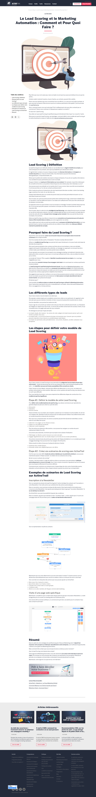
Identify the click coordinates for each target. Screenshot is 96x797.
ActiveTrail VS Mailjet (32, 782)
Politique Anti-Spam (46, 757)
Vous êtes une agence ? (17, 762)
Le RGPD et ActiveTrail (47, 770)
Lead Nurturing (35, 105)
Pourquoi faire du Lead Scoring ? (18, 100)
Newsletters (13, 725)
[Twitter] (13, 789)
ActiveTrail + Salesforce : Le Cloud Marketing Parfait (43, 683)
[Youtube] (24, 789)
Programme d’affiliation (17, 757)
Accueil (30, 10)
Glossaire (58, 776)
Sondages (58, 767)
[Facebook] (20, 789)
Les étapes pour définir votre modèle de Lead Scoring (19, 105)
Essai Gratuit (86, 3)
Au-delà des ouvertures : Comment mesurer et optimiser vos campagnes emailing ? (22, 729)
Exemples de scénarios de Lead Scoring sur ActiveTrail (19, 109)
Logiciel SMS (59, 764)
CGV (43, 768)
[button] (12, 117)
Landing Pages (60, 762)
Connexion (77, 3)
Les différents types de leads (19, 103)
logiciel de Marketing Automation (63, 118)
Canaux (31, 3)
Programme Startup (17, 759)
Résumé (14, 112)
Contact (54, 3)
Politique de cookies (46, 766)
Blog (34, 10)
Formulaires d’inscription (62, 769)
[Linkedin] (16, 789)
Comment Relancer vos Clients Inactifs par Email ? (43, 685)
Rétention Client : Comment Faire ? (38, 688)
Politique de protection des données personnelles (47, 761)
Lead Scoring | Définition (18, 97)
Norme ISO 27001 (46, 773)
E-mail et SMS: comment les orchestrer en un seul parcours (47, 728)
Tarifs (41, 3)
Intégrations (59, 771)
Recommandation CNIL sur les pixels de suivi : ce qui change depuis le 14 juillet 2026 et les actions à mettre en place (73, 729)
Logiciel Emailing (60, 757)
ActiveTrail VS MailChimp (33, 775)
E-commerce (59, 781)
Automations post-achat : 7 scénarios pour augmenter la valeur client (77, 784)
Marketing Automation (48, 33)
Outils (36, 3)
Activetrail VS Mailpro (32, 761)
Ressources (47, 3)
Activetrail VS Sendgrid (32, 764)
